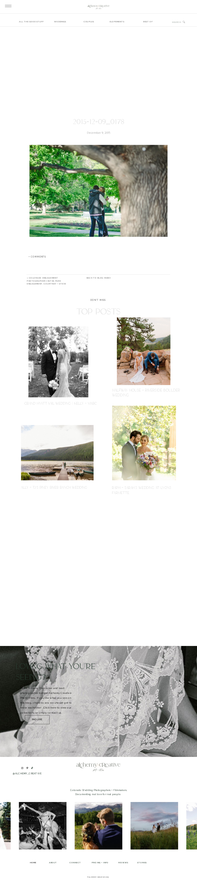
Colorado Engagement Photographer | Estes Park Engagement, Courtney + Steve (46, 281)
